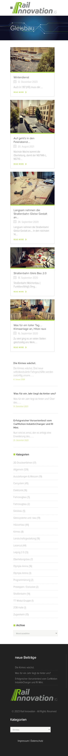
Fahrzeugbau (20, 497)
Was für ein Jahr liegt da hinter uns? (34, 393)
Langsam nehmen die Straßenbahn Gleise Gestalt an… (30, 213)
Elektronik (18, 490)
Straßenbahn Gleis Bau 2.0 (30, 273)
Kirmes (16, 532)
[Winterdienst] (32, 59)
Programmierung (21, 580)
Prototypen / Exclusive (24, 587)
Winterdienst (21, 77)
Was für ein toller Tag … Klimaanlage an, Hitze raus (30, 327)
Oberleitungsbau (21, 559)
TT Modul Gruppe (22, 601)
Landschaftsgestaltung (24, 538)
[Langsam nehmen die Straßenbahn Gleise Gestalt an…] (32, 188)
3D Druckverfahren (22, 463)
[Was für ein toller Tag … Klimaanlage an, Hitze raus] (32, 309)
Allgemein (18, 469)
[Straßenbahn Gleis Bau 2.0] (32, 257)
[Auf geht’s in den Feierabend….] (32, 116)
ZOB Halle (18, 607)
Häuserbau (19, 525)
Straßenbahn (19, 594)
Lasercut (17, 545)
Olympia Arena (20, 566)
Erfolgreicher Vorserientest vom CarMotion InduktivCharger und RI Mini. (33, 424)
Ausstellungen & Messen (25, 476)
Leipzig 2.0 (18, 552)
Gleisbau (17, 511)
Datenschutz (37, 741)
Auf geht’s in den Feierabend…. (24, 140)
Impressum (23, 741)
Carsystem (18, 483)
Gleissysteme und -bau (24, 518)
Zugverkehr (19, 614)
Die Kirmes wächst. (24, 363)
